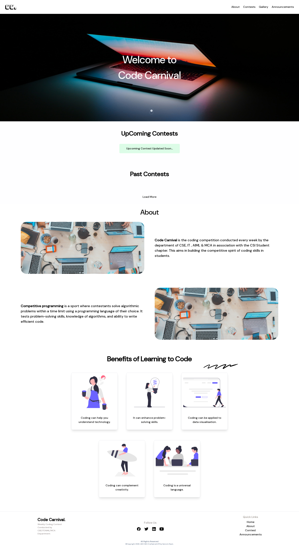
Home (250, 522)
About (235, 7)
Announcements (283, 7)
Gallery (263, 7)
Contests (249, 7)
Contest (250, 530)
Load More (149, 197)
